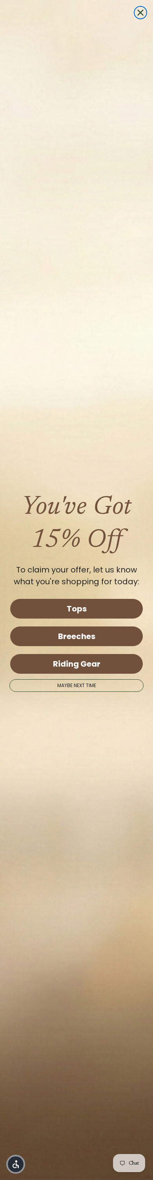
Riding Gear (76, 663)
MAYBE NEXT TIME (76, 685)
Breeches (76, 636)
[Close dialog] (140, 12)
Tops (77, 608)
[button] (15, 1164)
